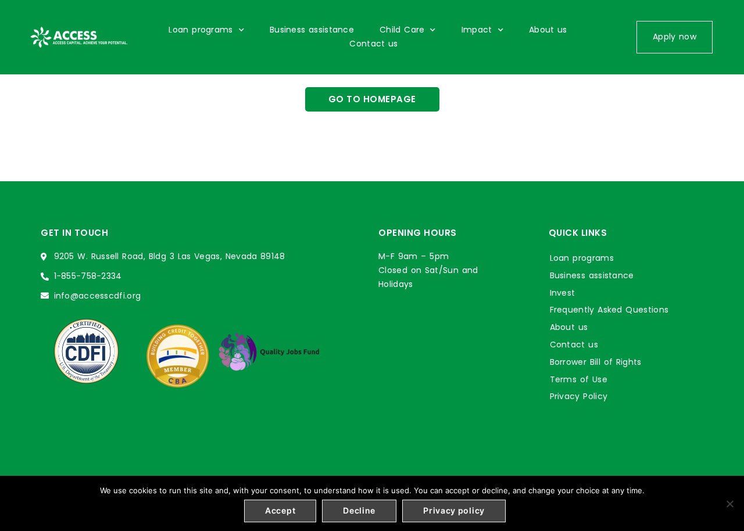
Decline (359, 510)
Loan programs (201, 29)
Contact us (373, 43)
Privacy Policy (579, 396)
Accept (280, 510)
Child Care (402, 29)
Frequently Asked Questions (609, 309)
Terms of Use (578, 379)
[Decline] (729, 504)
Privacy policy (454, 510)
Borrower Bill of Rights (596, 362)
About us (548, 29)
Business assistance (312, 29)
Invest (562, 293)
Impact (477, 29)
